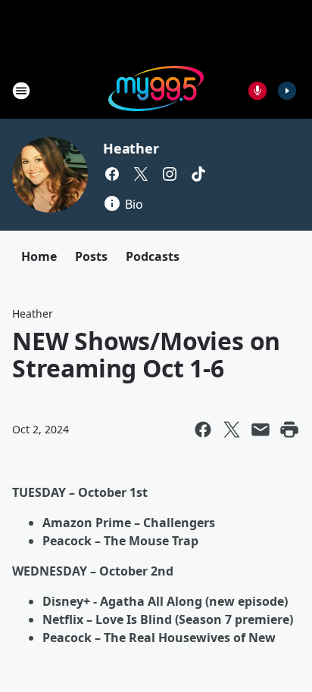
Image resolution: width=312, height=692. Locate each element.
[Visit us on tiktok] (198, 174)
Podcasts (152, 256)
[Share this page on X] (231, 429)
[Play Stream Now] (287, 91)
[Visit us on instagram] (170, 174)
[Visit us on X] (141, 174)
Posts (91, 256)
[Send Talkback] (257, 91)
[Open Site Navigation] (21, 91)
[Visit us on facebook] (112, 174)
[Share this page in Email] (260, 429)
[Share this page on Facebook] (203, 429)
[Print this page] (289, 429)
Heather (131, 148)
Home (39, 256)
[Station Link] (156, 90)
